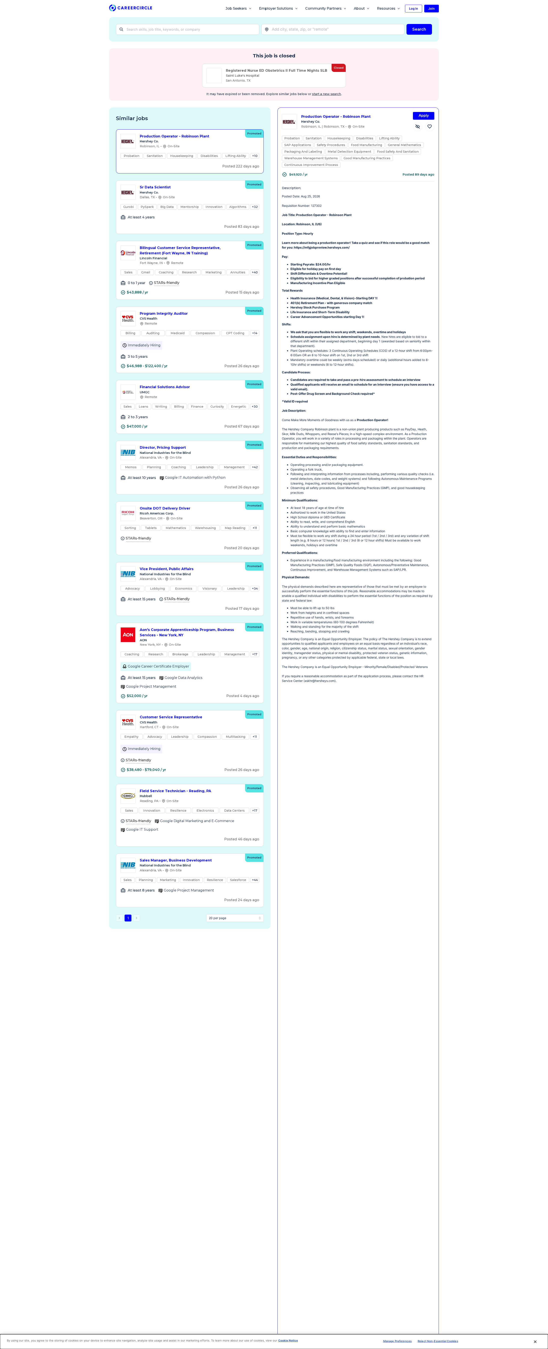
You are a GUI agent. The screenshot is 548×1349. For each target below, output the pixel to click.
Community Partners (323, 8)
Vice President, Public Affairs (167, 569)
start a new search (326, 94)
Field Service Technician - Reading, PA (175, 791)
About (359, 8)
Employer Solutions (276, 8)
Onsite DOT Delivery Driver (165, 508)
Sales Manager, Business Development (176, 860)
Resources (386, 8)
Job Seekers (236, 8)
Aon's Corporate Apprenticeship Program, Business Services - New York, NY (187, 632)
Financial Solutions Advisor (165, 387)
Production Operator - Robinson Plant (174, 136)
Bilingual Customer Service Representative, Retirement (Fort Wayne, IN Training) (180, 250)
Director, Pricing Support (163, 448)
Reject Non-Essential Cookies (438, 1341)
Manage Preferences (397, 1341)
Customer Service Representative (171, 717)
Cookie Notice (288, 1340)
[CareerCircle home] (130, 8)
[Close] (535, 1342)
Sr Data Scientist (155, 187)
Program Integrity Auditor (164, 314)
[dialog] (274, 1341)
